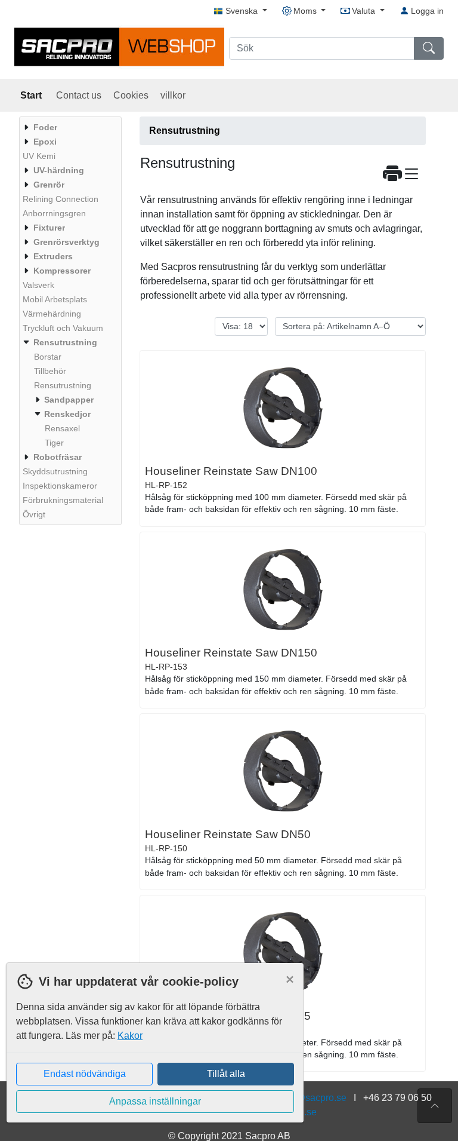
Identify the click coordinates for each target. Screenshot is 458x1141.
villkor (172, 95)
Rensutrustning (184, 130)
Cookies (130, 95)
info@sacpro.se (313, 1098)
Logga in (426, 11)
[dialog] (152, 1051)
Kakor (130, 1035)
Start (32, 95)
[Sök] (429, 48)
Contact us (78, 95)
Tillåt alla (226, 1074)
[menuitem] (69, 127)
